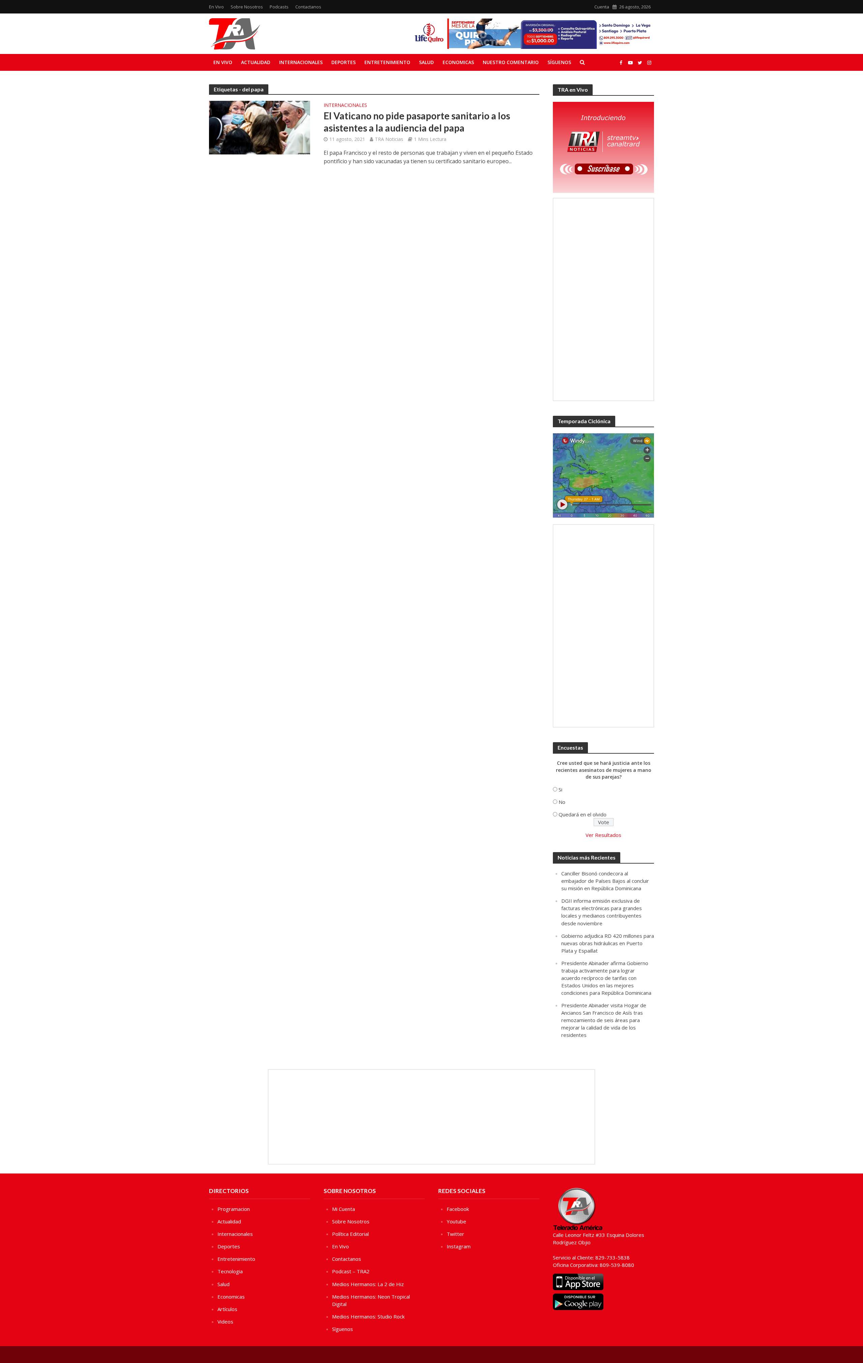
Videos (225, 1321)
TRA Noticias (389, 139)
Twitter (455, 1233)
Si (560, 789)
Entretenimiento (387, 62)
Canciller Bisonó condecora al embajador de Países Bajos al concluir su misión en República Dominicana (605, 881)
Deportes (343, 62)
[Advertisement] (603, 299)
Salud (426, 62)
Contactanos (308, 7)
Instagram (459, 1246)
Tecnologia (230, 1271)
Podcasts (279, 7)
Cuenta (601, 7)
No (562, 802)
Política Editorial (350, 1233)
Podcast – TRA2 (350, 1271)
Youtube (456, 1221)
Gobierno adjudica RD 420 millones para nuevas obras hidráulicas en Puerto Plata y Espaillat (607, 943)
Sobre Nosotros (247, 7)
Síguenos (559, 62)
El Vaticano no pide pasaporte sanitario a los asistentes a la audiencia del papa (417, 122)
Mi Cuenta (343, 1209)
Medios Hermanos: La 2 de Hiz (368, 1284)
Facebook (458, 1209)
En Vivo (216, 7)
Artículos (227, 1309)
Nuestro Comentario (511, 62)
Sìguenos (342, 1329)
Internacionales (301, 62)
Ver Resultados (603, 835)
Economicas (458, 62)
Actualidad (255, 62)
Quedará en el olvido (582, 814)
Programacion (233, 1209)
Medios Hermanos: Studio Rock (368, 1316)
